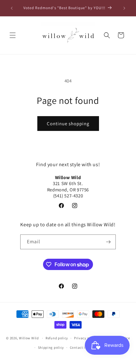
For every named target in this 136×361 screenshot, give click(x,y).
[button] (13, 35)
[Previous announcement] (12, 8)
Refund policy (57, 338)
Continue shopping (68, 124)
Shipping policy (51, 347)
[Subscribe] (108, 241)
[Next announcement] (124, 8)
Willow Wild (29, 338)
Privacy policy (85, 338)
